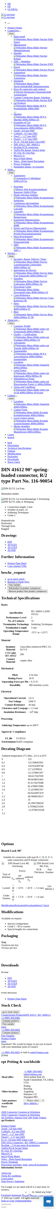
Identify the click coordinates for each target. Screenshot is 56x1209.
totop (3, 1027)
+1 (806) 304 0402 (10, 1052)
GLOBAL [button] (12, 9)
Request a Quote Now (18, 581)
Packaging (20, 905)
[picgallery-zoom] (10, 1204)
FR (9, 6)
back (9, 442)
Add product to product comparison (24, 588)
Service (11, 253)
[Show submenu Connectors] (20, 31)
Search (10, 437)
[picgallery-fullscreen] (7, 1204)
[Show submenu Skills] (14, 170)
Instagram (16, 1195)
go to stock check (16, 579)
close (11, 33)
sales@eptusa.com (39, 1052)
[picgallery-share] (5, 1204)
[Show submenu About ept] (18, 320)
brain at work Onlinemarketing (16, 1200)
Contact (11, 395)
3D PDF (11, 550)
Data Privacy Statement (12, 1181)
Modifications (8, 905)
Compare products (10, 1021)
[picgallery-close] (2, 1204)
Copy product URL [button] (17, 566)
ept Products (18, 1015)
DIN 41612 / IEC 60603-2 (38, 1015)
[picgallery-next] (5, 1207)
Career (10, 434)
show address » (31, 1103)
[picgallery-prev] (2, 1207)
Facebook (6, 1195)
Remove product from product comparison (28, 591)
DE (9, 3)
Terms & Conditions (11, 1176)
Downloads (30, 905)
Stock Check (42, 905)
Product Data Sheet (16, 563)
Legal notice (7, 1178)
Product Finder (14, 27)
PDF (9, 542)
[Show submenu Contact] (16, 396)
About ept (12, 320)
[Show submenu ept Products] (15, 112)
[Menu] (8, 23)
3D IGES (12, 544)
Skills (10, 169)
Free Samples (7, 1035)
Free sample (14, 585)
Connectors (13, 30)
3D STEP (12, 547)
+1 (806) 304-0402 (33, 1071)
